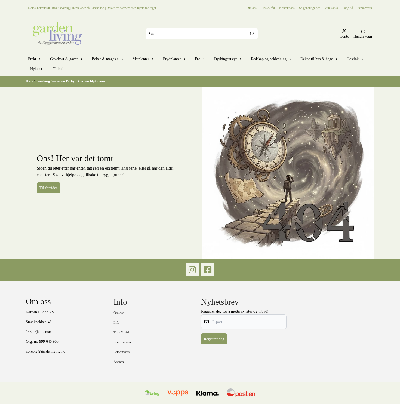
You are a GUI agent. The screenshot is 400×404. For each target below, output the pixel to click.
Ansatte (119, 362)
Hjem (30, 81)
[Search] (252, 33)
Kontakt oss (287, 8)
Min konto (331, 8)
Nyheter (36, 68)
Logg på (347, 8)
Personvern (364, 8)
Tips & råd (268, 8)
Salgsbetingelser (309, 8)
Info (116, 322)
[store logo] (56, 34)
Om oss (252, 8)
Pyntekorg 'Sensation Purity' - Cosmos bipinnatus (70, 81)
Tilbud (58, 68)
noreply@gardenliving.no (45, 351)
